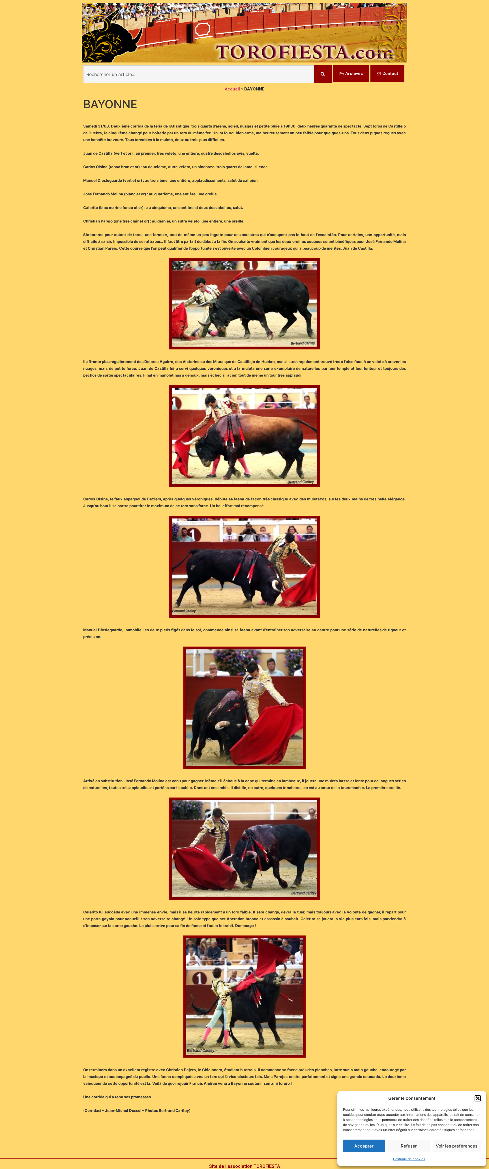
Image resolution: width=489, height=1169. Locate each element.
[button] (478, 1098)
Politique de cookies (409, 1159)
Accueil (232, 89)
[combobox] (198, 74)
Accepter (364, 1146)
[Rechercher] (323, 74)
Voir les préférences (456, 1146)
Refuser (409, 1146)
